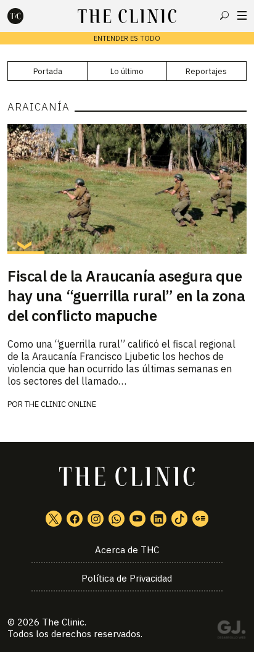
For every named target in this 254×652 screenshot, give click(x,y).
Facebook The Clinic (75, 519)
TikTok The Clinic (179, 519)
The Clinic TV (137, 519)
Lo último (127, 71)
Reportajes (206, 71)
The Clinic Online (60, 404)
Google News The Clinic (200, 519)
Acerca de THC (127, 550)
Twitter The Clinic (54, 519)
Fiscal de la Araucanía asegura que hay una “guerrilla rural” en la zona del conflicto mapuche (126, 295)
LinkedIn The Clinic (158, 519)
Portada (47, 71)
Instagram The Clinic (96, 519)
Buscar (224, 15)
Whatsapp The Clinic (117, 519)
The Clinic (63, 622)
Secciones (242, 15)
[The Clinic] (25, 16)
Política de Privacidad (126, 578)
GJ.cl (231, 631)
